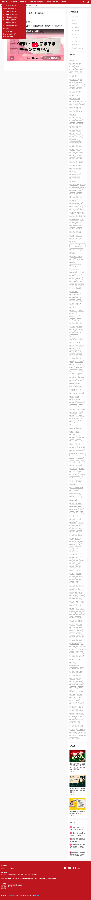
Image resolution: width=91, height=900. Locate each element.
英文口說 (79, 229)
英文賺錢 (78, 573)
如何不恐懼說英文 (8, 37)
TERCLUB (81, 691)
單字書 (79, 222)
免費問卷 (72, 729)
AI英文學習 (81, 732)
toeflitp (72, 263)
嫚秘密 (79, 232)
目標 (78, 127)
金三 (82, 643)
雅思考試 (78, 275)
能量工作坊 (80, 124)
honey (72, 444)
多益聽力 (72, 599)
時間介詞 (79, 481)
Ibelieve (78, 497)
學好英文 (72, 194)
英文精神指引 (76, 27)
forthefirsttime (75, 471)
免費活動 (79, 681)
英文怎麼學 (80, 111)
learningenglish (75, 294)
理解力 (79, 697)
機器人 (72, 570)
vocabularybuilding (76, 256)
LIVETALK (73, 688)
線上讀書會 (80, 710)
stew (77, 551)
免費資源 (79, 82)
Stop (82, 462)
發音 (76, 285)
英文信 (79, 634)
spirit (82, 415)
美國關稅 (72, 586)
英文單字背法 (74, 739)
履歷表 (72, 659)
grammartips (74, 336)
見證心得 (75, 24)
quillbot (72, 634)
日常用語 (79, 326)
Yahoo (72, 210)
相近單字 (72, 390)
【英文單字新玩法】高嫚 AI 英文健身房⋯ (77, 828)
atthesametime (75, 478)
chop (81, 509)
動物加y (78, 95)
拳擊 (71, 374)
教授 (76, 307)
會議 (80, 535)
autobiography (74, 665)
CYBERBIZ (37, 895)
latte (79, 545)
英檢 (71, 76)
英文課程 (79, 355)
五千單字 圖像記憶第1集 (10, 17)
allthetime (73, 468)
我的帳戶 (3, 868)
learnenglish (74, 490)
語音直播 (79, 694)
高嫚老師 (79, 70)
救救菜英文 (73, 339)
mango (72, 438)
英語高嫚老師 (74, 79)
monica (78, 570)
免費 (71, 85)
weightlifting (79, 361)
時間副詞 (77, 345)
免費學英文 (80, 685)
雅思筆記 (80, 282)
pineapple (80, 438)
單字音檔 (79, 532)
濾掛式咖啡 (81, 650)
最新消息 (75, 20)
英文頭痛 (72, 646)
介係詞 (72, 136)
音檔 (71, 529)
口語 (71, 307)
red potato (73, 393)
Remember (79, 459)
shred (72, 513)
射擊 (80, 374)
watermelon (81, 409)
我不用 (79, 554)
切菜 (81, 513)
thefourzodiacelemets (77, 450)
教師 (78, 297)
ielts (71, 73)
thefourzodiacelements (77, 454)
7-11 (71, 548)
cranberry (81, 402)
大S (78, 557)
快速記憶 (72, 197)
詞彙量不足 (80, 713)
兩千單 (81, 219)
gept (71, 105)
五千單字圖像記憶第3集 (9, 23)
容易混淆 (81, 377)
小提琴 (79, 605)
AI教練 (81, 726)
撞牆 (78, 678)
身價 (81, 653)
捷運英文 (79, 323)
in (82, 478)
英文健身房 (73, 732)
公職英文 (79, 329)
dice (75, 516)
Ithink (72, 497)
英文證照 (81, 85)
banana (78, 441)
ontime (78, 465)
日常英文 (72, 323)
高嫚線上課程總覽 (52, 2)
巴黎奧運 (79, 358)
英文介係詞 (79, 136)
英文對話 (72, 355)
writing (72, 320)
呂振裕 (72, 608)
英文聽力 (72, 229)
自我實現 (79, 120)
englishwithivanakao (76, 487)
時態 (76, 377)
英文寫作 (79, 108)
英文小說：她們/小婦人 (9, 34)
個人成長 (72, 124)
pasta (79, 428)
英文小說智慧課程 (75, 178)
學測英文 (72, 288)
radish (72, 415)
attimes (81, 474)
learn (80, 484)
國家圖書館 (80, 152)
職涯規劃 (72, 614)
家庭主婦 (81, 285)
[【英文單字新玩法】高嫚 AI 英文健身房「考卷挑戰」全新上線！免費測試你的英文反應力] (77, 756)
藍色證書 (79, 672)
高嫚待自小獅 (81, 216)
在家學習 (78, 348)
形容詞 (72, 348)
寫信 (81, 630)
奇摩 (77, 210)
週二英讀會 (73, 691)
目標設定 (72, 127)
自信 (71, 618)
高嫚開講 (72, 130)
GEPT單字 (73, 282)
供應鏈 (79, 599)
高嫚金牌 (72, 146)
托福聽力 (72, 611)
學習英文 (82, 101)
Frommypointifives (76, 503)
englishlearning (75, 494)
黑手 (77, 608)
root (81, 422)
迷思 (71, 567)
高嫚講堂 (72, 222)
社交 (76, 621)
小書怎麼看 (80, 162)
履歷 (83, 611)
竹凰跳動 (78, 156)
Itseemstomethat (75, 506)
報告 (71, 538)
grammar (73, 313)
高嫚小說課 (73, 181)
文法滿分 (82, 184)
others (78, 519)
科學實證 (72, 720)
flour (71, 422)
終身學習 (72, 710)
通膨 (76, 589)
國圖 (78, 149)
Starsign (78, 444)
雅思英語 (79, 278)
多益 (78, 63)
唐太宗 (72, 551)
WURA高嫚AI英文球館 (36, 2)
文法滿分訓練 (74, 187)
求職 (81, 602)
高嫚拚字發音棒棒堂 (75, 143)
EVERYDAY (73, 352)
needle (77, 425)
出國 (71, 564)
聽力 (80, 592)
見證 (79, 723)
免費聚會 (72, 685)
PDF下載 (74, 38)
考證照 (81, 669)
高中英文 (80, 272)
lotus (71, 425)
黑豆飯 (81, 541)
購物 (71, 592)
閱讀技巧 (72, 713)
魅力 (71, 621)
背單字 (72, 95)
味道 (78, 92)
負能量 (79, 579)
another (72, 525)
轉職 (78, 611)
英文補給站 (75, 31)
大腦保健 (80, 704)
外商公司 (72, 301)
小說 (78, 165)
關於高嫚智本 (12, 875)
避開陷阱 (72, 627)
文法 (78, 133)
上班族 (79, 288)
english (79, 320)
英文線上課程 (74, 101)
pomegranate (74, 399)
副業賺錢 (77, 567)
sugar (76, 422)
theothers (81, 522)
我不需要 (72, 554)
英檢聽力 (81, 595)
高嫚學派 (72, 716)
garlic (72, 418)
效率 (79, 564)
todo (77, 462)
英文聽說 (79, 146)
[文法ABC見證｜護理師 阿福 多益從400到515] (77, 804)
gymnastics (73, 371)
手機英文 (72, 326)
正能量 (72, 583)
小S (82, 557)
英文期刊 (72, 637)
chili (78, 390)
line (81, 203)
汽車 (71, 589)
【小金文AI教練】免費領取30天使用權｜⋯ (77, 834)
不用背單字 (80, 716)
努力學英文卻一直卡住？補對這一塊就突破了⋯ (77, 847)
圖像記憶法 (80, 720)
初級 (78, 675)
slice (77, 513)
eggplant (78, 548)
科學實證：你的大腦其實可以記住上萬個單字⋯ (77, 855)
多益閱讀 (72, 672)
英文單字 (72, 92)
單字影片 (72, 532)
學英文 (72, 60)
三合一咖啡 (73, 650)
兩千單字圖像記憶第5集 (9, 11)
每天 (71, 345)
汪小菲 (76, 560)
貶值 (77, 653)
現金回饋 (81, 589)
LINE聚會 (81, 688)
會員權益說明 (12, 868)
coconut (72, 428)
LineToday (73, 206)
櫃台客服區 (75, 45)
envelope (73, 380)
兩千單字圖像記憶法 (75, 225)
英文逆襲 (72, 640)
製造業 (72, 602)
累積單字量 (73, 200)
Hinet (80, 206)
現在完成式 (6, 28)
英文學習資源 (81, 729)
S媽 (71, 560)
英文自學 (72, 89)
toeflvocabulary (75, 269)
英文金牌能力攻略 (75, 98)
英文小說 (72, 168)
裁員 (77, 602)
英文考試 (72, 329)
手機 (79, 352)
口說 (71, 595)
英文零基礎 (73, 190)
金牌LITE (73, 723)
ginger (77, 431)
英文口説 (77, 538)
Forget (72, 459)
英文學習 (72, 297)
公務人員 (78, 304)
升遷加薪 (79, 640)
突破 (76, 85)
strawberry (73, 406)
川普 (77, 583)
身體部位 (79, 89)
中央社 (82, 210)
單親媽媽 (82, 105)
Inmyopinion (74, 509)
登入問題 (79, 159)
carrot (77, 396)
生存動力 (72, 579)
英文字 (72, 259)
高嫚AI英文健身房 (77, 48)
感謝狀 (72, 156)
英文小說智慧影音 (75, 175)
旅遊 (76, 592)
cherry (81, 393)
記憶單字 (79, 194)
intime (72, 465)
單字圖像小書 (76, 41)
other (72, 519)
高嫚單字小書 (74, 203)
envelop (80, 380)
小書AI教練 (81, 735)
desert (72, 387)
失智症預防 (73, 704)
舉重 (80, 371)
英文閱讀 (72, 171)
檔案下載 (72, 82)
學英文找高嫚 (74, 630)
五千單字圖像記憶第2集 (9, 20)
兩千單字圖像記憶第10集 (10, 14)
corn (78, 434)
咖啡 (71, 285)
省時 (78, 656)
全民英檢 (72, 63)
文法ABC (82, 187)
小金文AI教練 (74, 726)
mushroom (73, 412)
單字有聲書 (78, 529)
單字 (77, 60)
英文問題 (72, 678)
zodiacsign (73, 447)
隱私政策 (27, 875)
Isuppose (73, 500)
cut (71, 516)
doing (72, 462)
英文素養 (72, 165)
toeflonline (79, 259)
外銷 (78, 614)
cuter (71, 431)
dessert (78, 387)
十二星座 (81, 447)
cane (80, 412)
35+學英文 (78, 618)
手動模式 (72, 656)
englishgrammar (75, 342)
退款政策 (34, 875)
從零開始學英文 (74, 140)
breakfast (73, 545)
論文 (78, 637)
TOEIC (72, 66)
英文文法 (72, 133)
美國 (83, 586)
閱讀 (78, 168)
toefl (76, 73)
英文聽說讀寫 (74, 669)
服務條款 (20, 875)
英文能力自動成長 (8, 31)
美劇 (76, 595)
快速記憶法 (73, 310)
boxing (72, 364)
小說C (72, 700)
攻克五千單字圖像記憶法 (77, 213)
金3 (83, 637)
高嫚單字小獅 (74, 219)
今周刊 (82, 608)
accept (78, 383)
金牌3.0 (72, 573)
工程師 (79, 301)
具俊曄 (82, 560)
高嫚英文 (72, 70)
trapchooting (80, 368)
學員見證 (14, 2)
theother (73, 522)
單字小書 (72, 152)
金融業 (72, 304)
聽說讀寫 (72, 108)
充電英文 (77, 332)
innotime (82, 468)
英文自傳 (72, 662)
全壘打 (80, 190)
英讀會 (77, 700)
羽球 (76, 374)
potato (72, 434)
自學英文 (72, 241)
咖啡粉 (72, 653)
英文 (71, 535)
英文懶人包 (75, 34)
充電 (71, 332)
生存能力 (72, 576)
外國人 (79, 130)
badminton (79, 364)
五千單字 (72, 216)
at (74, 481)
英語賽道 (79, 624)
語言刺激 (80, 707)
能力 (83, 656)
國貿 (83, 614)
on (71, 481)
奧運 (71, 361)
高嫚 (77, 66)
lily (81, 418)
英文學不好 (73, 114)
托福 (81, 73)
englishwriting (74, 317)
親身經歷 (72, 557)
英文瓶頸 (72, 681)
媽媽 (76, 105)
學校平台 (72, 159)
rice (77, 415)
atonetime (73, 474)
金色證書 (72, 675)
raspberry (73, 402)
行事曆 (72, 275)
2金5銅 (72, 368)
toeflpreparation (75, 266)
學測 (71, 238)
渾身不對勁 (79, 235)
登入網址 (72, 162)
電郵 (76, 535)
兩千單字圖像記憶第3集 (9, 8)
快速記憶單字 (81, 197)
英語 (81, 79)
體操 (71, 377)
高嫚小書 (72, 149)
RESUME (78, 659)
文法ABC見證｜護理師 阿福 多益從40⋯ (77, 840)
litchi (71, 396)
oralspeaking (74, 291)
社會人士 (77, 238)
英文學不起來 (81, 646)
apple (81, 406)
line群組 (72, 694)
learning (81, 310)
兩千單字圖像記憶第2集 (9, 6)
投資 (80, 621)
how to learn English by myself (77, 246)
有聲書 (79, 525)
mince (80, 516)
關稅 (78, 586)
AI (75, 564)
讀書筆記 (72, 253)
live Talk (72, 697)
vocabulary (73, 484)
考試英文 (72, 358)
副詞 (83, 345)
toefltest (73, 272)
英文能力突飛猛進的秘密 (10, 25)
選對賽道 (79, 627)
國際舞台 (72, 605)
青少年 (72, 235)
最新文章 (75, 17)
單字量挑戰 (73, 735)
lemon (72, 441)
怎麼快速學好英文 (75, 117)
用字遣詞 (72, 111)
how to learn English (76, 250)
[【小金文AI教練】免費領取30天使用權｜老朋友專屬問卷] (77, 781)
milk (77, 418)
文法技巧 (80, 339)
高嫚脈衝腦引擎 (74, 643)
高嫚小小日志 (74, 541)
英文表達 (72, 232)
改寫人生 (72, 624)
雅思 (76, 76)
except (72, 383)
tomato (72, 409)
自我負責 (79, 576)
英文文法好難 (74, 184)
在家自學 (72, 120)
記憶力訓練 (73, 707)
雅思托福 (72, 278)
